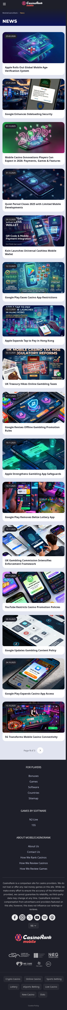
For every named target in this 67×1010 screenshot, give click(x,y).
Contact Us (33, 852)
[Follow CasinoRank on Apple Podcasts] (52, 917)
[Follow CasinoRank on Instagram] (22, 917)
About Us (33, 846)
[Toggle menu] (4, 4)
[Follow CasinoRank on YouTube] (37, 917)
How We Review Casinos (33, 863)
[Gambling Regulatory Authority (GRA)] (19, 955)
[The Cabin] (39, 964)
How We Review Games (33, 868)
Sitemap (33, 798)
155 (33, 825)
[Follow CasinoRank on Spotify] (45, 917)
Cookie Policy (33, 1005)
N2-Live (33, 819)
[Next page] (40, 750)
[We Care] (24, 964)
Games (33, 781)
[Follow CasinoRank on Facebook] (15, 917)
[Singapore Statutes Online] (39, 955)
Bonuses (34, 776)
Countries (33, 792)
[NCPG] (53, 955)
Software (33, 787)
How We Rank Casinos (33, 857)
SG (32, 925)
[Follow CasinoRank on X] (30, 917)
